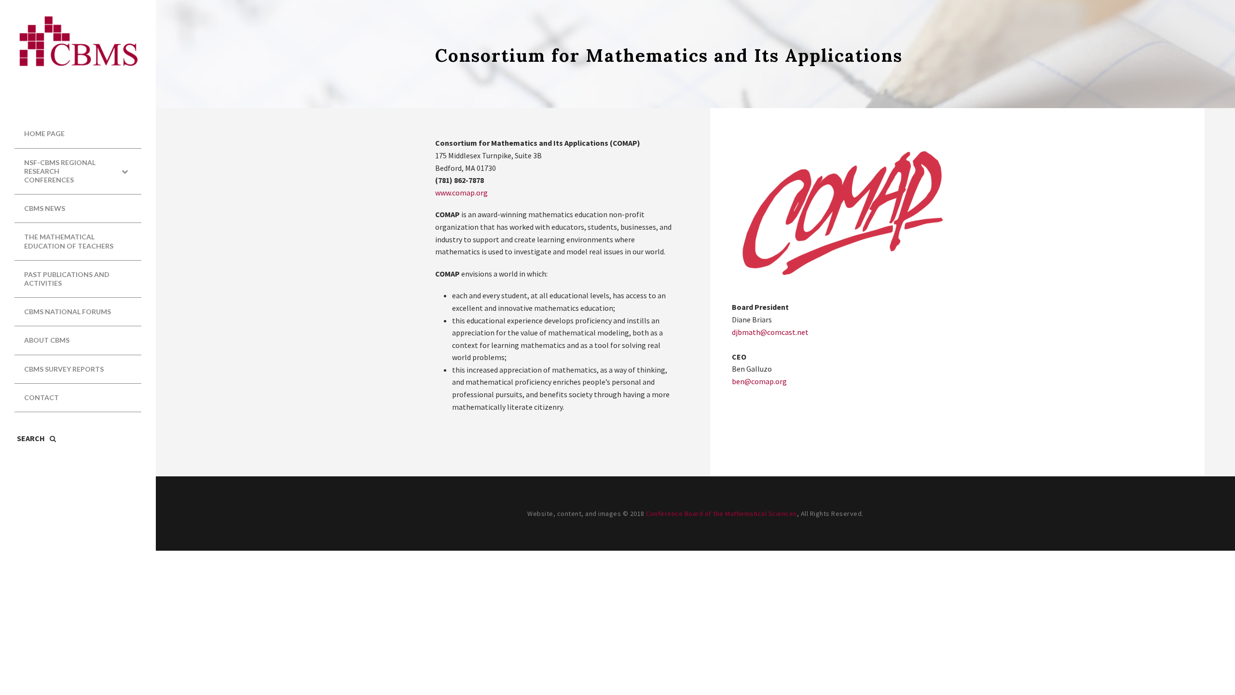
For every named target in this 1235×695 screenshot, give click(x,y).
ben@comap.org (759, 381)
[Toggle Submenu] (124, 172)
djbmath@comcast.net (770, 332)
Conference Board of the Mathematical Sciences (721, 513)
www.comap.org (461, 192)
